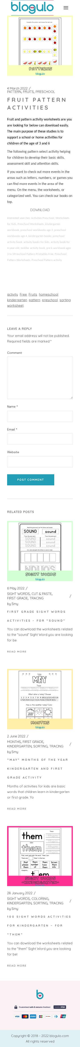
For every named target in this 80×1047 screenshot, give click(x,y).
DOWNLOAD (40, 210)
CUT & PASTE (42, 594)
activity (12, 294)
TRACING (37, 598)
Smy (12, 604)
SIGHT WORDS (18, 594)
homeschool (48, 294)
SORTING (40, 746)
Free (23, 294)
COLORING (40, 899)
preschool (50, 300)
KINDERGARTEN (19, 746)
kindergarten (17, 300)
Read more (17, 651)
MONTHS (14, 742)
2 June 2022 (16, 736)
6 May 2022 (15, 588)
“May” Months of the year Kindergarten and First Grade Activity (37, 768)
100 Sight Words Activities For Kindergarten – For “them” (39, 925)
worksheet (15, 305)
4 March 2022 (17, 88)
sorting (65, 300)
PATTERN (14, 92)
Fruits (33, 294)
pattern (34, 300)
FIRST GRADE (17, 598)
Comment (14, 353)
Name (12, 406)
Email (12, 429)
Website (13, 452)
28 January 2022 (19, 893)
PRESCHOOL (45, 92)
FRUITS (28, 92)
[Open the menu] (66, 8)
